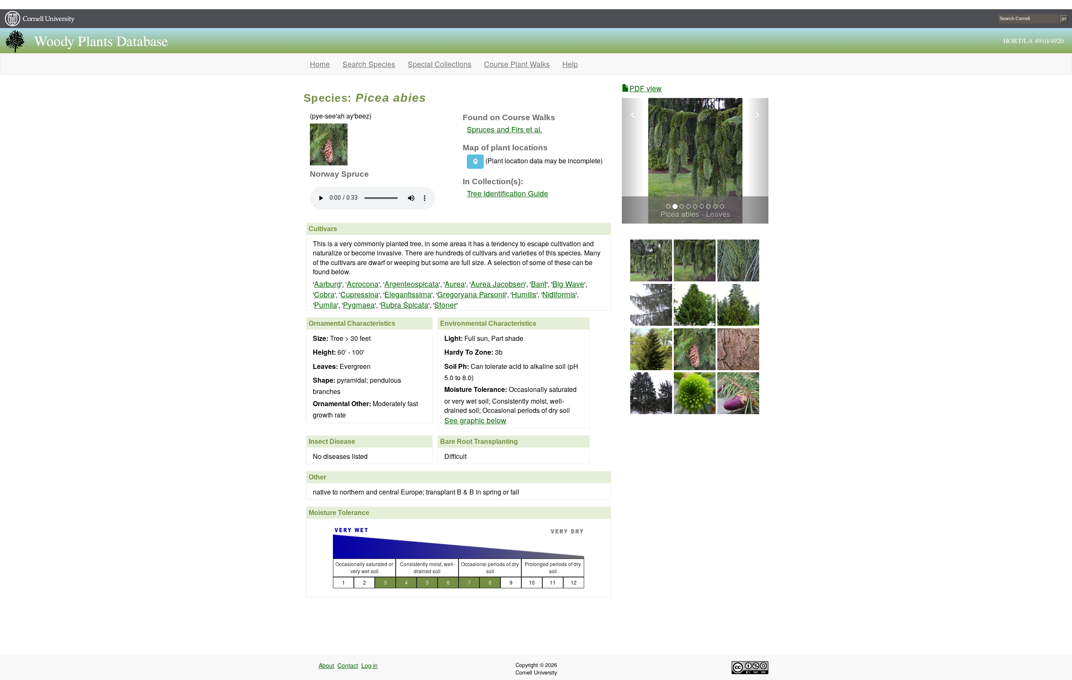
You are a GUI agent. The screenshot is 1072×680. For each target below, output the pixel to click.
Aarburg (327, 283)
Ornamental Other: (342, 403)
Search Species (369, 64)
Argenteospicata (411, 283)
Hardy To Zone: (468, 352)
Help (570, 64)
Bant (538, 283)
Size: (320, 338)
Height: (324, 352)
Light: (453, 338)
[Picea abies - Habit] (651, 322)
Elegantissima (407, 294)
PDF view (645, 88)
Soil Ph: (456, 366)
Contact (348, 665)
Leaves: (325, 366)
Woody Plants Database (101, 42)
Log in (369, 665)
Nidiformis (559, 294)
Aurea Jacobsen (498, 283)
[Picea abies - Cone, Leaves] (695, 367)
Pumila (325, 304)
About (326, 665)
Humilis (524, 294)
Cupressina (359, 294)
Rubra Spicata (404, 304)
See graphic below (475, 420)
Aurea (455, 283)
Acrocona (363, 283)
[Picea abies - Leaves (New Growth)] (695, 411)
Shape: (324, 380)
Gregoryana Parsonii (471, 294)
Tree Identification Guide (507, 193)
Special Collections (440, 64)
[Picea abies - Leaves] (651, 278)
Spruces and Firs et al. (504, 129)
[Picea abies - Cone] (738, 411)
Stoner (445, 304)
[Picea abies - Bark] (738, 367)
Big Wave (568, 283)
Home (320, 64)
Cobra (324, 294)
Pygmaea (359, 304)
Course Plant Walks (517, 64)
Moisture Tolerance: (475, 389)
